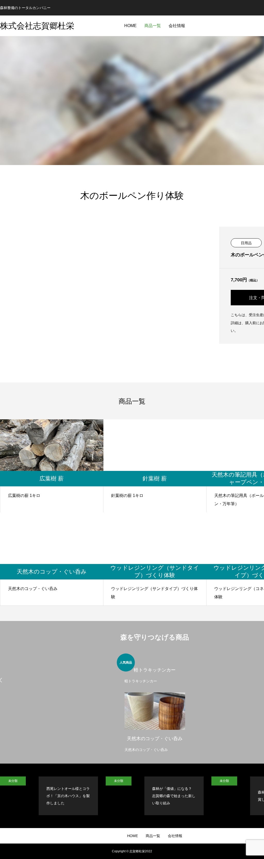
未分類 (13, 781)
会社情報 (177, 25)
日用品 (246, 243)
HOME (130, 25)
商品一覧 (152, 25)
